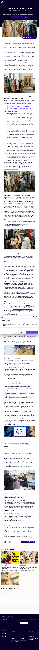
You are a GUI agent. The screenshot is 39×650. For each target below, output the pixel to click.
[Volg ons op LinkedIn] (2, 633)
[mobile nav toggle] (37, 1)
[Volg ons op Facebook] (5, 630)
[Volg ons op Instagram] (2, 630)
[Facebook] (27, 37)
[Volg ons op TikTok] (2, 636)
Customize (19, 332)
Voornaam (21, 616)
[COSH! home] (3, 2)
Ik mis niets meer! (24, 622)
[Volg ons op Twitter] (5, 633)
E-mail (30, 616)
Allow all (31, 332)
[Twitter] (29, 37)
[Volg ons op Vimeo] (5, 636)
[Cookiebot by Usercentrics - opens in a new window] (34, 317)
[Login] (35, 1)
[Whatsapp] (33, 37)
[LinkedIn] (31, 37)
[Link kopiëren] (35, 37)
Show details (34, 329)
